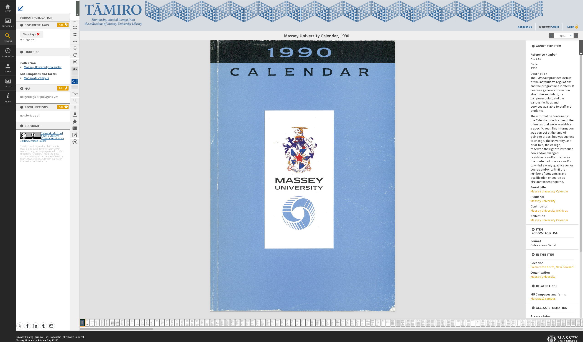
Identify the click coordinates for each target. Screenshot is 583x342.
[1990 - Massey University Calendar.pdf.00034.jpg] (247, 322)
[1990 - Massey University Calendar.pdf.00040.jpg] (277, 322)
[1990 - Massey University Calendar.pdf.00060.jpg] (378, 322)
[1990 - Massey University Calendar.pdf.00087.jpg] (513, 322)
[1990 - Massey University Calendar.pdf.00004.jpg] (97, 322)
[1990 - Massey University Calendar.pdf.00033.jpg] (242, 322)
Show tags (29, 34)
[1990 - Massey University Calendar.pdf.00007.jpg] (112, 322)
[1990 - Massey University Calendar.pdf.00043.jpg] (292, 322)
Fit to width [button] (74, 41)
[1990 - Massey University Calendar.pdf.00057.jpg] (363, 322)
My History (8, 56)
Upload (8, 86)
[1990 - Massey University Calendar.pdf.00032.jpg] (237, 322)
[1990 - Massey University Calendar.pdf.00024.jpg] (197, 322)
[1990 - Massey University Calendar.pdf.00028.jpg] (217, 322)
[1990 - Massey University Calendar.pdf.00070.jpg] (428, 322)
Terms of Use (40, 337)
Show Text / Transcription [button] (74, 94)
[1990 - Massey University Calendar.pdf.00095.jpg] (553, 322)
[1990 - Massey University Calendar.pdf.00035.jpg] (252, 322)
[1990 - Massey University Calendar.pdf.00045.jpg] (302, 322)
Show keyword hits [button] (74, 100)
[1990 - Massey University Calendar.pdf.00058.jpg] (368, 322)
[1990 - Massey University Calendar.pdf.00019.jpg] (172, 322)
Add (61, 24)
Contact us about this (74, 128)
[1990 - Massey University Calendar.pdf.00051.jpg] (332, 322)
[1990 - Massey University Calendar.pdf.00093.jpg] (543, 322)
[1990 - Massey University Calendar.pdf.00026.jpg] (207, 322)
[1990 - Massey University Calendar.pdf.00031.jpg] (232, 322)
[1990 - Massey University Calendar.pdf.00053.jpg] (342, 322)
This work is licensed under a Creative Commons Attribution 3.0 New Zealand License (42, 137)
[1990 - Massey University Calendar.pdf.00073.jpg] (443, 322)
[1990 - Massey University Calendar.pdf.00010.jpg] (127, 322)
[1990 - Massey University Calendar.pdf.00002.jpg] (87, 322)
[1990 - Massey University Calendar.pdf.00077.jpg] (463, 322)
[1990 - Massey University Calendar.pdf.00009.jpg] (122, 322)
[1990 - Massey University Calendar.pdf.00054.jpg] (347, 322)
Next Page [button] (576, 35)
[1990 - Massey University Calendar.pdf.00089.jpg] (523, 322)
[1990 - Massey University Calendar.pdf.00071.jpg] (433, 322)
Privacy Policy (24, 337)
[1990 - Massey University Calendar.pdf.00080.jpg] (478, 322)
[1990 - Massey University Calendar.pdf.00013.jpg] (142, 322)
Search (8, 41)
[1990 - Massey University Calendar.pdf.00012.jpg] (137, 322)
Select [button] (571, 35)
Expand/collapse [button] (581, 47)
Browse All (8, 26)
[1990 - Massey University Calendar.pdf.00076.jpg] (458, 322)
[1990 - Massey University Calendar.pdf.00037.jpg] (262, 322)
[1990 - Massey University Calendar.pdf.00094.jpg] (548, 322)
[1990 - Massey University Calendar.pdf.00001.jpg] (82, 322)
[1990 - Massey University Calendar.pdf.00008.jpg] (117, 322)
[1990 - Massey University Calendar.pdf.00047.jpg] (312, 322)
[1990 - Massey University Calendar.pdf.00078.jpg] (468, 322)
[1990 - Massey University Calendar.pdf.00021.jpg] (182, 322)
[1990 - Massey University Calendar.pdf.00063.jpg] (393, 322)
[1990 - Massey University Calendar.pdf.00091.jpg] (533, 322)
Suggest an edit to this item (20, 8)
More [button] (8, 101)
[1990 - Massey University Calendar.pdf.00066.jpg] (408, 322)
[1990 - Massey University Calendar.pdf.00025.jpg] (202, 322)
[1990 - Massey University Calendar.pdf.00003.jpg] (92, 322)
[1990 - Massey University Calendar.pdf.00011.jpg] (132, 322)
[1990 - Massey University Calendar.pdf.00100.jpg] (578, 322)
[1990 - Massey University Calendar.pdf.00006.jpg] (107, 322)
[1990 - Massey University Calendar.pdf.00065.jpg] (403, 322)
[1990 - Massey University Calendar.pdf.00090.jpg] (528, 322)
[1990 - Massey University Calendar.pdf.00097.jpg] (563, 322)
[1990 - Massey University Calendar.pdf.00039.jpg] (272, 322)
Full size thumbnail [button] (74, 27)
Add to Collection (74, 121)
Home (8, 11)
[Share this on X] (19, 323)
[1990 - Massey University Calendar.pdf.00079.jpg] (473, 322)
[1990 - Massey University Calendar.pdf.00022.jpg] (187, 322)
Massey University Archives (549, 210)
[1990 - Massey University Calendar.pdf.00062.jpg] (388, 322)
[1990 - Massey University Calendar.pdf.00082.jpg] (488, 322)
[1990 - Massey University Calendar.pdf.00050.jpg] (327, 322)
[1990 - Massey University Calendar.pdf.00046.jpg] (307, 322)
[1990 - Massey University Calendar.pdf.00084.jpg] (498, 322)
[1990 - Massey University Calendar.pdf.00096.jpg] (558, 322)
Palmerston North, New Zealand (552, 267)
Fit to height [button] (74, 48)
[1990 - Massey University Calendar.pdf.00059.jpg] (373, 322)
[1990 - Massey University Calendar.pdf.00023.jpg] (192, 322)
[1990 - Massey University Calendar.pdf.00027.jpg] (212, 322)
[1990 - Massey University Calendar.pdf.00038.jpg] (267, 322)
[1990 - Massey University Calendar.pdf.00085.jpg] (503, 322)
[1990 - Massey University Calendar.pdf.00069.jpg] (423, 322)
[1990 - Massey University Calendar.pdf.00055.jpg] (352, 322)
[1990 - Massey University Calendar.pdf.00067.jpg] (413, 322)
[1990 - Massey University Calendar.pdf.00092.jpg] (538, 322)
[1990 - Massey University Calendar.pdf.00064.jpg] (398, 322)
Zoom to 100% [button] (74, 61)
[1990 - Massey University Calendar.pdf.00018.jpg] (167, 322)
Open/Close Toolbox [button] (77, 8)
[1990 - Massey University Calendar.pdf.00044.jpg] (297, 322)
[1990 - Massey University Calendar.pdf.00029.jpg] (222, 322)
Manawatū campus (36, 78)
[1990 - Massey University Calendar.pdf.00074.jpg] (448, 322)
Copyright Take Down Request (67, 337)
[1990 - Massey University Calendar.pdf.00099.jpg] (573, 322)
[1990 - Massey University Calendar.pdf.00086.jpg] (508, 322)
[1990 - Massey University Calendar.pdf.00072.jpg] (438, 322)
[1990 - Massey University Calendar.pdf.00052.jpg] (337, 322)
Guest (555, 26)
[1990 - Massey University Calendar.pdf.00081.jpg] (483, 322)
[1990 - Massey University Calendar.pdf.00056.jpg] (357, 322)
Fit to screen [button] (74, 34)
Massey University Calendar (42, 67)
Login (8, 71)
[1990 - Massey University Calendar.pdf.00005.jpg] (102, 322)
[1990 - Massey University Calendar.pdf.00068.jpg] (418, 322)
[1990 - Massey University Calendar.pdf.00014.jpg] (147, 322)
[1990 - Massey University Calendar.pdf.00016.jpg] (157, 322)
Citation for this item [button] (74, 141)
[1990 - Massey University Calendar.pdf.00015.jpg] (152, 322)
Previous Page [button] (551, 35)
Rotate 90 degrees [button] (74, 55)
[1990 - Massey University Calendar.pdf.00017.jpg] (162, 322)
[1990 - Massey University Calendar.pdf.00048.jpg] (317, 322)
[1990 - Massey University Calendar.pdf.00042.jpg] (287, 322)
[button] (75, 81)
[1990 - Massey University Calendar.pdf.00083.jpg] (493, 322)
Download (74, 114)
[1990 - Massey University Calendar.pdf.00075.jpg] (453, 322)
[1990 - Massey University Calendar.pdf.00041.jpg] (282, 322)
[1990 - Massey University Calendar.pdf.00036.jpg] (257, 322)
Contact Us (525, 26)
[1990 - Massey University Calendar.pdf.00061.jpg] (383, 322)
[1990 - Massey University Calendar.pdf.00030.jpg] (227, 322)
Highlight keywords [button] (74, 107)
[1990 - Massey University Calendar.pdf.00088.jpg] (518, 322)
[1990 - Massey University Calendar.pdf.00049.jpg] (322, 322)
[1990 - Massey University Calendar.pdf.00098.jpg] (568, 322)
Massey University (543, 201)
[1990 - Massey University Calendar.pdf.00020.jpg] (177, 322)
